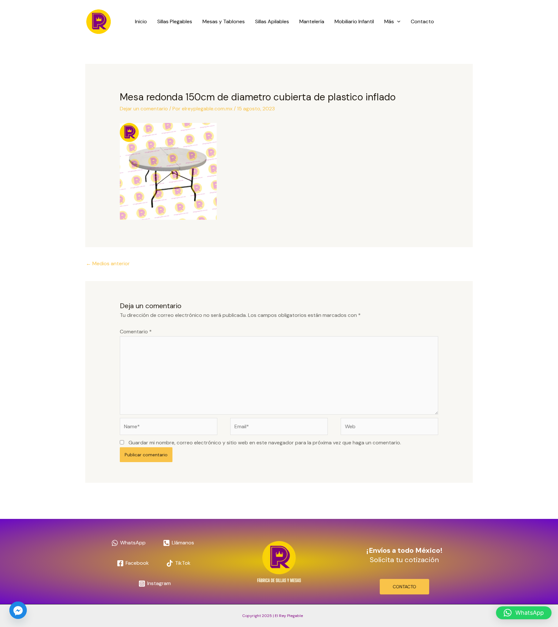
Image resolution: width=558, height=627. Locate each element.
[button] (397, 21)
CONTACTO (404, 587)
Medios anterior (108, 263)
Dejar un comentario (144, 108)
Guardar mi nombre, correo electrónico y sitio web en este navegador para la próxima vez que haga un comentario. (265, 442)
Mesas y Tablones (223, 21)
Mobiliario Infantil (354, 21)
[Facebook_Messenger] (18, 610)
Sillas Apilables (272, 21)
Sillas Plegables (174, 21)
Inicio (141, 21)
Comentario (136, 331)
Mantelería (311, 21)
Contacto (422, 21)
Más (389, 21)
